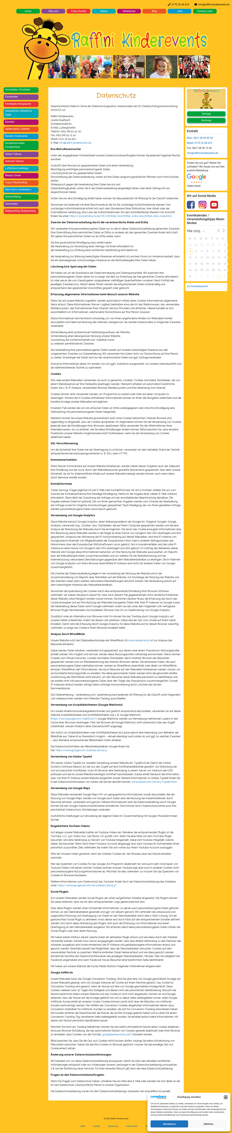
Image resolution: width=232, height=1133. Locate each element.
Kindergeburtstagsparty (18, 103)
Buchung (206, 120)
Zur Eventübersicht (197, 286)
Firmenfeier (11, 96)
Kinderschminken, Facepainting (15, 145)
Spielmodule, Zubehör (17, 128)
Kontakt (96, 1126)
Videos (104, 11)
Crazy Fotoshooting (16, 182)
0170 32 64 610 (179, 4)
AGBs (82, 1126)
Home (28, 11)
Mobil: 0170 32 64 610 (199, 142)
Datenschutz (131, 1126)
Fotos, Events (78, 11)
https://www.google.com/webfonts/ (73, 718)
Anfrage (206, 113)
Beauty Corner (13, 175)
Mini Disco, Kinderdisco (18, 189)
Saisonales (11, 203)
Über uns (53, 11)
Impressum (113, 1126)
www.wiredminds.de (140, 640)
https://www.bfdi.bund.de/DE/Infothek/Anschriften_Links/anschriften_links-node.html (121, 216)
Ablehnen (208, 1124)
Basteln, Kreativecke (16, 136)
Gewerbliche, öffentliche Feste (18, 112)
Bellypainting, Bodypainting (20, 210)
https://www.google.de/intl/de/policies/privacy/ (87, 885)
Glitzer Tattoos (13, 153)
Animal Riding (13, 196)
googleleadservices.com (116, 1034)
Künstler (9, 121)
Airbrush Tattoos (14, 161)
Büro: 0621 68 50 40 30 (200, 137)
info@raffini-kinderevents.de (213, 4)
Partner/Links (204, 11)
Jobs (179, 11)
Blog (154, 11)
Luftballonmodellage (16, 168)
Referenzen (129, 11)
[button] (225, 1097)
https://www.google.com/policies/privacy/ (82, 750)
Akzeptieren (169, 1124)
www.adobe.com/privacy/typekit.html (154, 781)
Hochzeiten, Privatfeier (17, 89)
